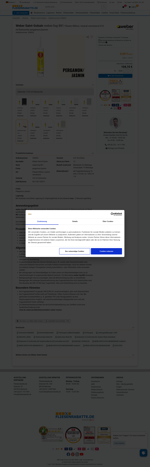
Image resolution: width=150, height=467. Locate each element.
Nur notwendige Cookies (74, 251)
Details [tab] (75, 221)
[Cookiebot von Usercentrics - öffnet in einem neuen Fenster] (112, 214)
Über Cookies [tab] (108, 221)
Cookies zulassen (106, 251)
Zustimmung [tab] (42, 221)
